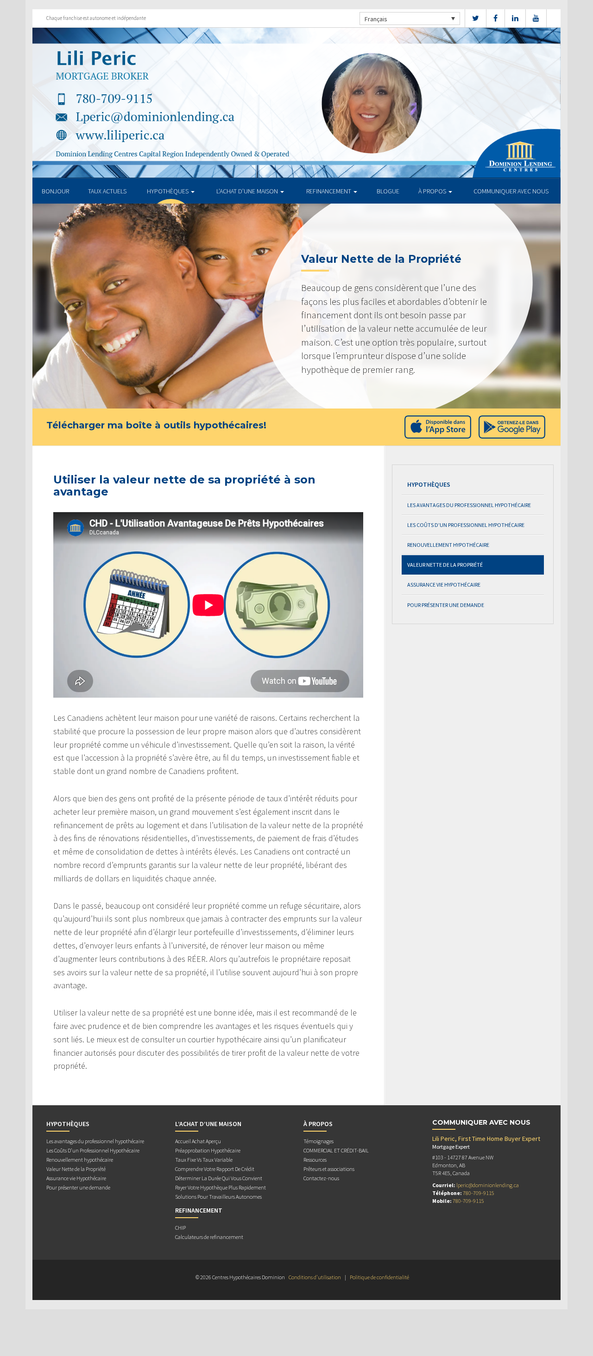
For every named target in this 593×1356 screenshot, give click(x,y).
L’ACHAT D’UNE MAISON (247, 191)
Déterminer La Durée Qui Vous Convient (218, 1178)
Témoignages (318, 1141)
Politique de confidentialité (379, 1277)
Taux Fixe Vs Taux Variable (204, 1159)
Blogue (388, 191)
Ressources (315, 1159)
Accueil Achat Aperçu (198, 1141)
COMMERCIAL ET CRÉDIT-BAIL (336, 1150)
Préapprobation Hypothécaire (207, 1150)
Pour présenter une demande (445, 604)
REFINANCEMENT (329, 191)
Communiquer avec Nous (511, 191)
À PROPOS (433, 191)
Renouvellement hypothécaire (448, 544)
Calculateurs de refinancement (209, 1236)
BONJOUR (55, 191)
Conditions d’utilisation (315, 1277)
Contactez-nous (321, 1178)
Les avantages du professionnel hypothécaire (469, 505)
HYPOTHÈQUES (168, 191)
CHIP (180, 1227)
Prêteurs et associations (328, 1168)
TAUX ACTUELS (107, 191)
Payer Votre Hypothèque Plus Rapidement (220, 1187)
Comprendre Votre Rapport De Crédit (214, 1168)
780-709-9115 (478, 1192)
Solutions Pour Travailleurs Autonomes (218, 1196)
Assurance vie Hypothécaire (443, 584)
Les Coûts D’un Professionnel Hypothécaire (465, 524)
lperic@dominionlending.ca (487, 1185)
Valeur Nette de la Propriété (445, 564)
